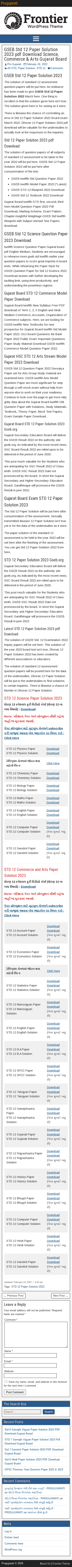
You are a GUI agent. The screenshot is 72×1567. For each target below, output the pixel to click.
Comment (10, 1319)
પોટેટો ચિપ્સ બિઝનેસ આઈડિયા (25, 1492)
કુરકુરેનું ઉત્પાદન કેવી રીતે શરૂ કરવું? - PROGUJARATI (35, 1488)
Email (8, 1361)
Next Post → (60, 1295)
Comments (57, 68)
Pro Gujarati (14, 64)
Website (9, 1371)
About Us (45, 1563)
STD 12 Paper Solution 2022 (27, 1286)
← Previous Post (14, 1295)
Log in (8, 1531)
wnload (54, 814)
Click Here (53, 763)
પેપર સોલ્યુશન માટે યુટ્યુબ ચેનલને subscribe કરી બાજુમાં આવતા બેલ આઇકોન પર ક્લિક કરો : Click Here (34, 733)
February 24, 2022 (36, 64)
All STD (11, 68)
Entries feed (12, 1537)
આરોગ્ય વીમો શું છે (37, 1512)
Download (53, 748)
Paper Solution (26, 68)
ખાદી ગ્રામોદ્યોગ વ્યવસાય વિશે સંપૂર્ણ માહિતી (29, 1502)
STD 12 (41, 68)
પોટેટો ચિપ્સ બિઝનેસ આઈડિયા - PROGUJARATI (32, 1498)
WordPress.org (13, 1549)
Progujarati (9, 3)
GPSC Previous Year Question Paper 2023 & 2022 (34, 1469)
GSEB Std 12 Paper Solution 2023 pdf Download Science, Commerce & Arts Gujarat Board (35, 54)
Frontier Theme (61, 1563)
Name (8, 1351)
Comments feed (14, 1543)
